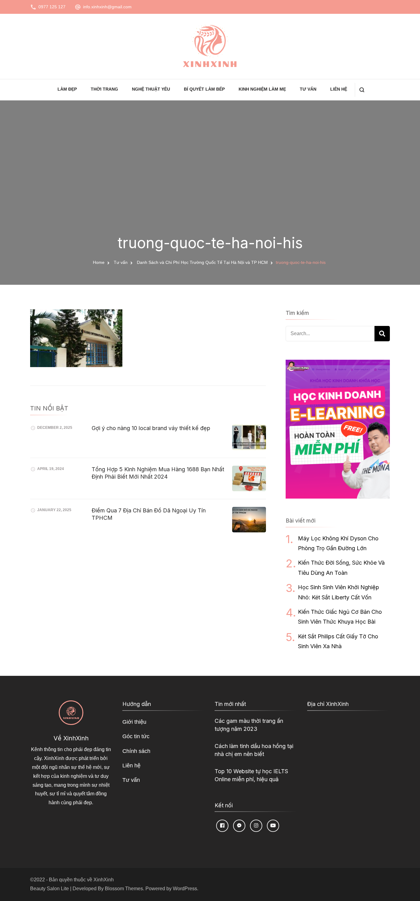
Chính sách (136, 751)
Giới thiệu (134, 722)
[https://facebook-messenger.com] (239, 826)
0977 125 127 (51, 6)
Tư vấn (308, 89)
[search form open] (362, 90)
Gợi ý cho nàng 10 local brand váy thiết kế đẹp (151, 428)
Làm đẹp (67, 89)
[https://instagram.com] (256, 826)
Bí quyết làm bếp (204, 89)
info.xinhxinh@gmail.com (107, 6)
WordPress (185, 888)
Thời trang (104, 89)
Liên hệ (338, 89)
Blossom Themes (124, 888)
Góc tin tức (135, 736)
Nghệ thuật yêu (151, 89)
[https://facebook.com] (222, 826)
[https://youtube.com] (273, 826)
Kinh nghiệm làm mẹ (262, 89)
